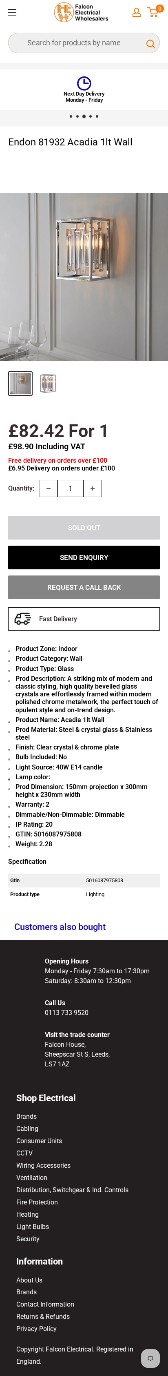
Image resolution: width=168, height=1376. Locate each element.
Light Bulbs (32, 1227)
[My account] (137, 12)
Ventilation (31, 1178)
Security (28, 1239)
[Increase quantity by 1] (93, 488)
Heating (27, 1214)
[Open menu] (12, 12)
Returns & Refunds (43, 1316)
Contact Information (45, 1304)
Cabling (27, 1129)
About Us (29, 1280)
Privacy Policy (36, 1329)
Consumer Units (39, 1141)
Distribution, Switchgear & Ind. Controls (72, 1190)
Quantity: (21, 488)
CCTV (24, 1153)
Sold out (84, 528)
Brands (26, 1116)
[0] (153, 12)
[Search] (149, 43)
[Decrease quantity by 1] (48, 488)
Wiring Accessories (43, 1165)
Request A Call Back (84, 587)
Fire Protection (37, 1202)
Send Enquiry (84, 557)
